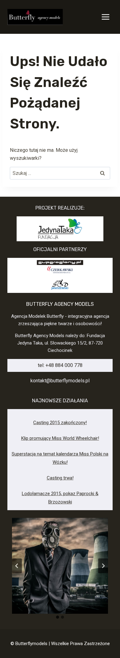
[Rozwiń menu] (105, 16)
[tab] (57, 617)
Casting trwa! (60, 478)
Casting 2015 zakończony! (60, 422)
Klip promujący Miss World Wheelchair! (60, 438)
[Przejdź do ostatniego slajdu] (17, 565)
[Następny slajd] (103, 565)
